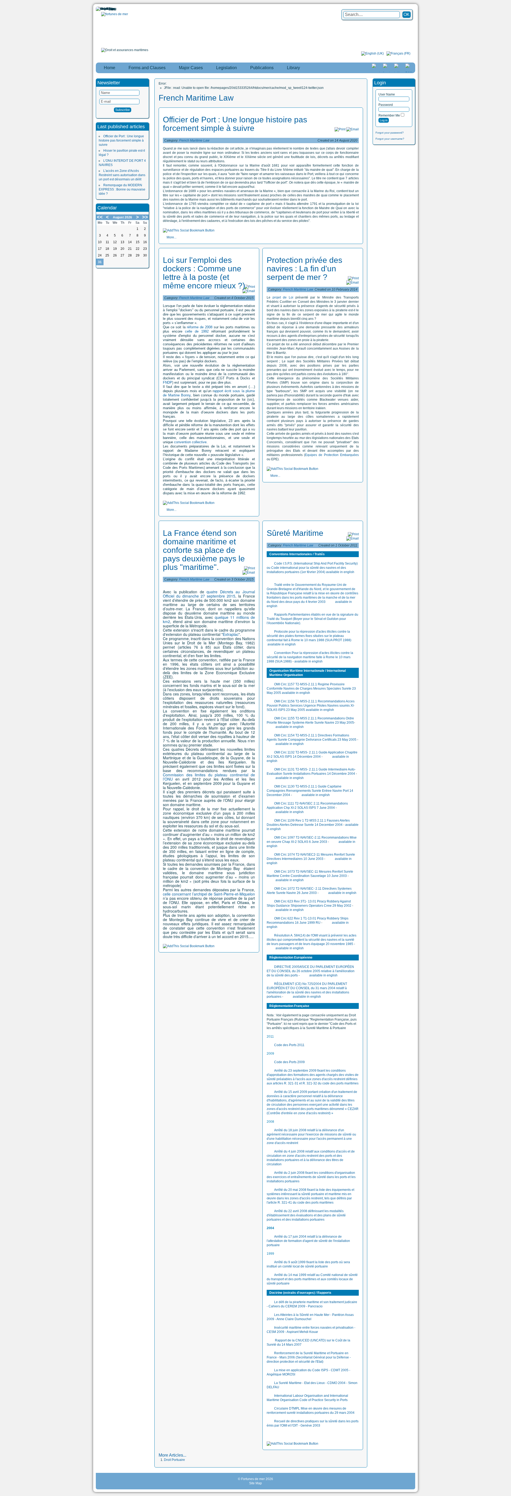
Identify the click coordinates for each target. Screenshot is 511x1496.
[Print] (340, 129)
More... (171, 237)
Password (385, 105)
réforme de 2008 (199, 327)
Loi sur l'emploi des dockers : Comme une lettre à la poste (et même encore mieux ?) (204, 273)
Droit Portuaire (174, 1460)
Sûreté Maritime (295, 533)
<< (100, 217)
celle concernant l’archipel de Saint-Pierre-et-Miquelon (209, 894)
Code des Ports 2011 (289, 1045)
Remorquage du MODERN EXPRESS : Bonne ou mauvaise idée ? (122, 189)
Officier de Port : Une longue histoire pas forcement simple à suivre (121, 140)
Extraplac (230, 634)
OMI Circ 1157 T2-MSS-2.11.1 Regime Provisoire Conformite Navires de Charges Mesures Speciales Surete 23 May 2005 (311, 688)
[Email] (352, 129)
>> (145, 217)
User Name (386, 94)
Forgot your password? (390, 132)
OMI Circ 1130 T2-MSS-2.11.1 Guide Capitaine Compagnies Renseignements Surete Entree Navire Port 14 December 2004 (310, 791)
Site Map (255, 1483)
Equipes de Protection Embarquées (331, 455)
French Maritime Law (194, 140)
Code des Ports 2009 (289, 1062)
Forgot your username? (390, 138)
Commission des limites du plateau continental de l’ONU (209, 777)
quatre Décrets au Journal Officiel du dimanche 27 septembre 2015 (209, 594)
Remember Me (389, 115)
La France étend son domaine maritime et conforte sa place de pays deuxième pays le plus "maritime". (204, 550)
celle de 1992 (197, 331)
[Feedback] (507, 686)
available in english (340, 572)
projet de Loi (283, 297)
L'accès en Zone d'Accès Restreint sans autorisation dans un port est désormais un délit (122, 175)
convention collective (190, 442)
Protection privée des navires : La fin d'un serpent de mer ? (304, 268)
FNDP (167, 382)
